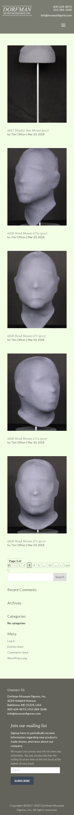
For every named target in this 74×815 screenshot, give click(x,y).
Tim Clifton (18, 134)
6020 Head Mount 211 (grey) (26, 541)
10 (50, 565)
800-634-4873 (62, 6)
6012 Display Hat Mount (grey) (28, 130)
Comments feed (17, 652)
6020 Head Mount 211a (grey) (27, 438)
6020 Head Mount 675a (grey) (27, 233)
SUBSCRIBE (22, 780)
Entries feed (15, 646)
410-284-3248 (62, 9)
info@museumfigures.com (24, 713)
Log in (11, 641)
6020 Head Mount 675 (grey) (26, 335)
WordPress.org (17, 658)
